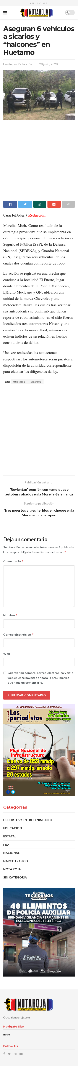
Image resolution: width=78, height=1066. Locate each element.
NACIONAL (11, 853)
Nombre (10, 615)
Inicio (6, 1034)
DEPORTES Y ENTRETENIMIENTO (27, 820)
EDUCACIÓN (12, 828)
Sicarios (36, 381)
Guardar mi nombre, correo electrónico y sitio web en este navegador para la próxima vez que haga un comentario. (40, 677)
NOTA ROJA (12, 869)
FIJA (6, 844)
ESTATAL (9, 836)
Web (6, 653)
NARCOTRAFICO (15, 861)
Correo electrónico (18, 634)
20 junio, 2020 (48, 64)
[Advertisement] (39, 162)
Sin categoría (15, 877)
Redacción (25, 64)
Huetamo (19, 381)
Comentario (13, 561)
